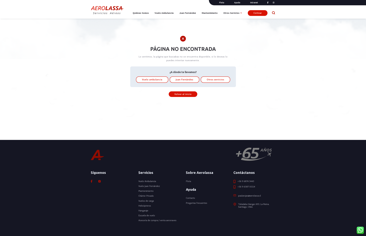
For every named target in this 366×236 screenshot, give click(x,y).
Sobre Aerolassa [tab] (199, 173)
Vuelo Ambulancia (164, 13)
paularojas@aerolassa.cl (249, 195)
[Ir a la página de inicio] (107, 10)
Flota (221, 2)
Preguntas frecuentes (196, 203)
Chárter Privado (146, 195)
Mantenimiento (210, 13)
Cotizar (257, 13)
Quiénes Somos (141, 13)
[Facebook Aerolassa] (268, 2)
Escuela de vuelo (146, 215)
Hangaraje (143, 210)
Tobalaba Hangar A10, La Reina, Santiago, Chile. (253, 205)
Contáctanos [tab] (244, 173)
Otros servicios (215, 79)
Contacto (190, 198)
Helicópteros (144, 205)
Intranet (254, 2)
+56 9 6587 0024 (246, 186)
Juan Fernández (187, 13)
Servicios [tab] (145, 173)
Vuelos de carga (146, 200)
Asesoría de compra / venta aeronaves (157, 220)
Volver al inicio (183, 94)
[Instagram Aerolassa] (273, 2)
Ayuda (237, 2)
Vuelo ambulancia (152, 79)
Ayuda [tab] (191, 189)
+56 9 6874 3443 (246, 181)
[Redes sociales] (99, 181)
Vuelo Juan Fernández (149, 186)
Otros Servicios (231, 13)
